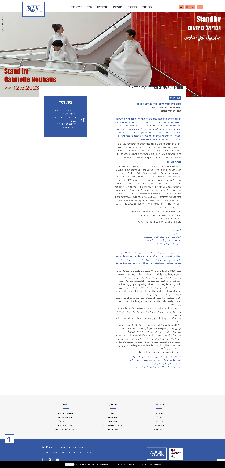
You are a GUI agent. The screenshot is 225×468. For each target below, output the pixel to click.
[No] (222, 464)
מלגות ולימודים (132, 7)
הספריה (89, 7)
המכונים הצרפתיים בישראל (65, 413)
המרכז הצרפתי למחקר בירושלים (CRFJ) (66, 429)
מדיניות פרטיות (77, 452)
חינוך (112, 413)
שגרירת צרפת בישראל (65, 421)
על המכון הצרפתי (159, 413)
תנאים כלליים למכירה (66, 452)
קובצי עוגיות (45, 452)
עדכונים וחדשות (102, 7)
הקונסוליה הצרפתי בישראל (65, 425)
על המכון (66, 405)
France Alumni (112, 421)
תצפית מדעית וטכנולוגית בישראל (112, 425)
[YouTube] (57, 460)
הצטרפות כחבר (76, 7)
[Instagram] (50, 460)
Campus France (112, 417)
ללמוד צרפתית (147, 7)
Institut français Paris (65, 417)
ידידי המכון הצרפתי (159, 429)
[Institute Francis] (33, 9)
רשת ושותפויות (159, 405)
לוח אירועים (117, 7)
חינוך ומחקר (112, 405)
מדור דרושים (159, 421)
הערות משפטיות (88, 452)
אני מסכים (69, 464)
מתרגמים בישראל (113, 429)
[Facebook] (42, 460)
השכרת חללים (159, 417)
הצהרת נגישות (55, 452)
